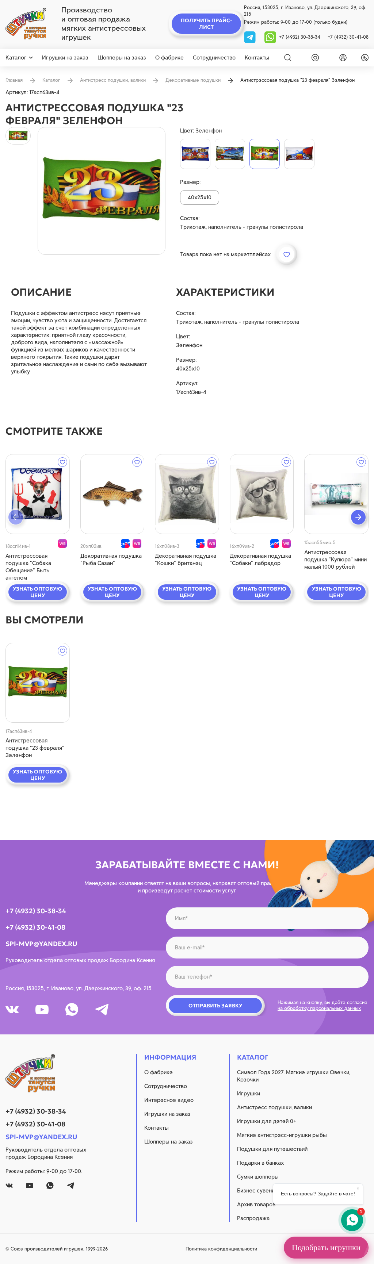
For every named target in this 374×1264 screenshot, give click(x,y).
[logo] (25, 23)
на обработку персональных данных (319, 1008)
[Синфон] (195, 154)
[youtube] (42, 1009)
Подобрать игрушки (326, 1247)
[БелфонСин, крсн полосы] (299, 154)
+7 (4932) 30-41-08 (348, 37)
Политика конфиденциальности (221, 1249)
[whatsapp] (270, 37)
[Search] (287, 57)
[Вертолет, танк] (230, 154)
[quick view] (37, 494)
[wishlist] (314, 57)
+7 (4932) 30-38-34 (299, 37)
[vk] (12, 1009)
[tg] (250, 37)
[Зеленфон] (264, 154)
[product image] (101, 191)
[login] (341, 57)
